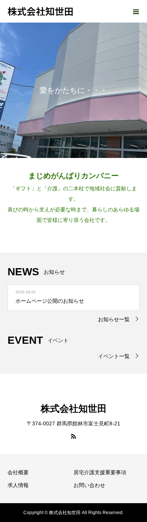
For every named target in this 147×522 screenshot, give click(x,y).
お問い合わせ (89, 485)
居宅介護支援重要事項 (100, 472)
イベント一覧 (114, 356)
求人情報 (18, 485)
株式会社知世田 (41, 11)
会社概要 (18, 472)
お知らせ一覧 (114, 319)
